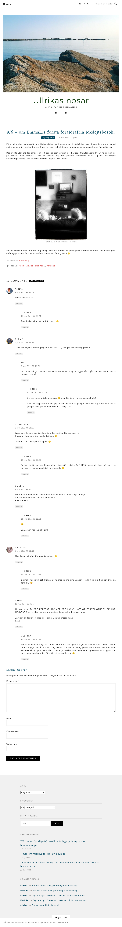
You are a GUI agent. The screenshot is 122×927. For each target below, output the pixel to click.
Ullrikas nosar (61, 100)
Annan (19, 289)
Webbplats (11, 744)
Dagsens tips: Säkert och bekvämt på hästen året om (58, 895)
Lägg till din (36, 281)
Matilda (24, 890)
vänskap (51, 266)
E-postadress (13, 731)
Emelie (19, 486)
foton (21, 266)
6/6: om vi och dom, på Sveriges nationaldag (54, 885)
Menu (8, 4)
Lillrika (20, 547)
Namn (10, 718)
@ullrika (62, 918)
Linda (18, 600)
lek (31, 266)
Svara (19, 303)
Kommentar (12, 681)
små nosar (40, 266)
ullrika (26, 312)
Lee (27, 266)
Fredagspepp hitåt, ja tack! (45, 905)
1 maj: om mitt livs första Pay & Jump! (42, 853)
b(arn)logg (48, 138)
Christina (21, 424)
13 (76, 138)
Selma (19, 339)
